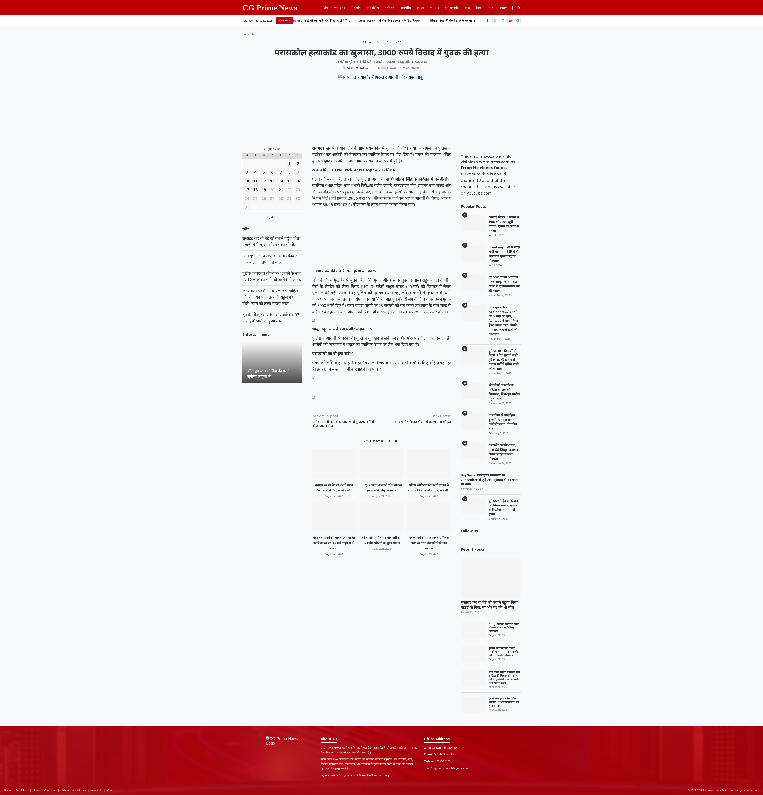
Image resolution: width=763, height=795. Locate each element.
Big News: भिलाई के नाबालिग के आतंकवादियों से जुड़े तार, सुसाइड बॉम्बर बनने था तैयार (489, 479)
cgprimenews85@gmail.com (451, 768)
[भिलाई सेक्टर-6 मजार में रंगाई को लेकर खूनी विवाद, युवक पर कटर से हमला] (473, 223)
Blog (255, 34)
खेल (467, 7)
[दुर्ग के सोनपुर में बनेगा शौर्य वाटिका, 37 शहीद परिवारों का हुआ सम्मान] (381, 516)
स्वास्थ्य (504, 7)
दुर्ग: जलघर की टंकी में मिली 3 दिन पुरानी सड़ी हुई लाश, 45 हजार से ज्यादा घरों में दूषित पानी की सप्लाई (504, 360)
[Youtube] (510, 20)
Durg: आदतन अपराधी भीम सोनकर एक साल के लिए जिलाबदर (390, 21)
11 (255, 181)
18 (255, 189)
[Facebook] (487, 20)
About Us (96, 790)
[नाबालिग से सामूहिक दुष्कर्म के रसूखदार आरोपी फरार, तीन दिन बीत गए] (473, 421)
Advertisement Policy (73, 790)
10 (247, 181)
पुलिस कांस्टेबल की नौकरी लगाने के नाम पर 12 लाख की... (457, 21)
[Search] (519, 8)
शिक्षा (479, 7)
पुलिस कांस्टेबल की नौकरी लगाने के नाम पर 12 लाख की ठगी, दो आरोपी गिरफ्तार (503, 651)
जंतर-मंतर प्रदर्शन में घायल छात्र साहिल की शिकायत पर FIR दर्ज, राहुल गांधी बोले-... (334, 543)
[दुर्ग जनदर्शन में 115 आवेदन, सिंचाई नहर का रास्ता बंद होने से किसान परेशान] (429, 516)
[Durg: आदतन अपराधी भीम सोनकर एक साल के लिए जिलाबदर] (381, 463)
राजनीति (406, 7)
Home (246, 34)
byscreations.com (749, 790)
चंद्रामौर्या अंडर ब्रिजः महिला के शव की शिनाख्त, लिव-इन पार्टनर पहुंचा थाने (504, 392)
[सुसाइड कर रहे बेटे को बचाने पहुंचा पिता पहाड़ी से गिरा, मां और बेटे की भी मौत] (334, 463)
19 (264, 189)
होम (325, 7)
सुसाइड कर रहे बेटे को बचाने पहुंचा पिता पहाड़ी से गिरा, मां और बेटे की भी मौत (489, 605)
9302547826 (443, 761)
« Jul (270, 216)
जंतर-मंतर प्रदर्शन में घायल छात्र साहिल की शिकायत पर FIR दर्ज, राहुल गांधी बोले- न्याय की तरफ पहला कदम (504, 677)
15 (289, 181)
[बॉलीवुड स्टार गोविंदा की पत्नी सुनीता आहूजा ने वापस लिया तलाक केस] (272, 363)
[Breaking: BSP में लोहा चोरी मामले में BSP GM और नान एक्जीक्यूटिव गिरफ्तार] (473, 253)
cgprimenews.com (359, 67)
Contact (111, 790)
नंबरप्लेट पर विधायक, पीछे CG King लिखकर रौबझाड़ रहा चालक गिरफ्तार (503, 452)
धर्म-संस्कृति (452, 7)
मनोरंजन (390, 7)
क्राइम (420, 7)
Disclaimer (22, 790)
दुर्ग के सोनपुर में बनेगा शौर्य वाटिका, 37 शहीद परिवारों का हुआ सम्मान (504, 702)
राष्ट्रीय (357, 7)
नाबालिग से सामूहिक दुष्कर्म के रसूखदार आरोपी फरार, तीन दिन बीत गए (503, 422)
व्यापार (434, 7)
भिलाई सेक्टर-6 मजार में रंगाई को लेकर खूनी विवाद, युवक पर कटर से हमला (504, 224)
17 (247, 189)
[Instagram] (502, 20)
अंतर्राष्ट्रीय (373, 7)
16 (298, 181)
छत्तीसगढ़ (339, 7)
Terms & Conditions (45, 790)
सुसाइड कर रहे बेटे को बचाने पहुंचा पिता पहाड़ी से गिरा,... (323, 21)
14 (281, 181)
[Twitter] (495, 20)
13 (272, 181)
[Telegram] (518, 20)
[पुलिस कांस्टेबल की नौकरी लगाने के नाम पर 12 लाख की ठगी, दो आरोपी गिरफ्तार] (429, 463)
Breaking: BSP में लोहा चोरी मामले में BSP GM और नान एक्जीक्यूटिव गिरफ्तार (504, 254)
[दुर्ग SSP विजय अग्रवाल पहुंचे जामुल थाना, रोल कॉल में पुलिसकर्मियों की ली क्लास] (473, 283)
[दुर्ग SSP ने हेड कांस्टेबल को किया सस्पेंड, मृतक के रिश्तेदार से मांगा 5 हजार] (473, 506)
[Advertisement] (361, 115)
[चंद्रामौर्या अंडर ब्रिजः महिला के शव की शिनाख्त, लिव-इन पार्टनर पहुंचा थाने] (473, 391)
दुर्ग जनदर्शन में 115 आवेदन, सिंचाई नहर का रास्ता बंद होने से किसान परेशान (429, 543)
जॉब (491, 7)
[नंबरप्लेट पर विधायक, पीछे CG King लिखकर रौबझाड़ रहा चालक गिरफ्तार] (473, 451)
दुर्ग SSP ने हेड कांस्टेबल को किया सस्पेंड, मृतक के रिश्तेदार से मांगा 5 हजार (503, 507)
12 (264, 181)
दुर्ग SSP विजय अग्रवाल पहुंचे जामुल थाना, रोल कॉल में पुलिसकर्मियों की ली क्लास (504, 284)
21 (281, 189)
